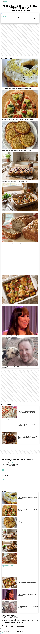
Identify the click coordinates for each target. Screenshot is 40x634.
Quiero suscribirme (16, 462)
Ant (0, 632)
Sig (2, 632)
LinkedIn (35, 2)
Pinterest (33, 2)
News (18, 1)
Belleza (3, 468)
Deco (18, 3)
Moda (3, 466)
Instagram (21, 2)
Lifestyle (14, 1)
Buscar (38, 2)
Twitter (26, 2)
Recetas (14, 3)
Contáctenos (4, 625)
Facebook (23, 2)
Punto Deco (15, 4)
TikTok (28, 2)
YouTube (30, 2)
